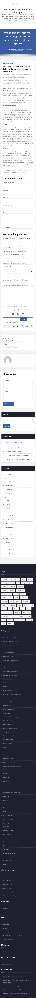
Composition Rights (8, 702)
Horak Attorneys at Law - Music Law (11, 80)
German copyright (16, 83)
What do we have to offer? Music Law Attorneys (17, 459)
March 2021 (8, 531)
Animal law (6, 877)
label (19, 605)
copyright (20, 586)
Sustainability (6, 849)
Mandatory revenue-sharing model (12, 792)
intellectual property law (9, 770)
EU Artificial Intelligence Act (10, 728)
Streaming (5, 842)
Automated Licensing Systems (10, 671)
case (18, 583)
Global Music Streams (8, 758)
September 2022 (10, 489)
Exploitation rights (7, 597)
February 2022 (9, 516)
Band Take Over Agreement (18, 77)
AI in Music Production (9, 652)
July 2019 (8, 553)
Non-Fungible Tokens (8, 815)
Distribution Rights (8, 720)
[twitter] (8, 326)
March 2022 (8, 512)
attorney (30, 579)
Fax (4, 220)
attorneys (5, 583)
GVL (4, 762)
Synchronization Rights (9, 853)
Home (18, 47)
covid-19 (16, 594)
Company (5, 190)
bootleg (5, 686)
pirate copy (6, 823)
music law (17, 612)
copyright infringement (8, 79)
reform (9, 85)
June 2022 (8, 500)
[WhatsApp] (27, 326)
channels (14, 82)
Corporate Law (7, 888)
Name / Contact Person (9, 182)
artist (23, 579)
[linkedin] (13, 326)
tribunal (10, 620)
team (4, 620)
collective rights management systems (12, 694)
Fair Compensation (8, 743)
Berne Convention (7, 679)
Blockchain (6, 683)
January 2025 (9, 478)
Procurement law (7, 964)
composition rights (27, 583)
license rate (6, 777)
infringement (12, 605)
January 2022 (9, 519)
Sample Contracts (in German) (10, 892)
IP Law (5, 928)
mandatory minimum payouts (10, 789)
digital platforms (7, 83)
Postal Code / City (7, 205)
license (16, 609)
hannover (17, 601)
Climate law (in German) (9, 880)
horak (4, 605)
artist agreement (24, 76)
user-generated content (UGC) (10, 857)
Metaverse (6, 796)
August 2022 (9, 493)
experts (23, 594)
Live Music (6, 781)
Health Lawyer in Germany (10, 912)
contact (4, 586)
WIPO (4, 864)
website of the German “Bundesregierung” (13, 170)
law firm (31, 605)
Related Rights (6, 826)
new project (5, 616)
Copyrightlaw (29, 82)
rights (21, 616)
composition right (7, 698)
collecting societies (8, 690)
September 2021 (10, 527)
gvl (11, 601)
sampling (28, 616)
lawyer (4, 609)
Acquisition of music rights (24, 74)
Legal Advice (6, 773)
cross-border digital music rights (11, 717)
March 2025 (8, 474)
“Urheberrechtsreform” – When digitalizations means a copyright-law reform (18, 50)
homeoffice (25, 601)
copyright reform (21, 82)
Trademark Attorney (8, 939)
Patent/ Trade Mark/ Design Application (13, 935)
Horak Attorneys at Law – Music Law (12, 766)
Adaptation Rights (7, 645)
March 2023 (8, 481)
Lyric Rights (6, 785)
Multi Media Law (7, 952)
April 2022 (8, 508)
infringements (25, 83)
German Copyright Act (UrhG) (10, 751)
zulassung (10, 623)
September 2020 (10, 546)
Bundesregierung (7, 82)
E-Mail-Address (6, 227)
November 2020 (9, 538)
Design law (6, 924)
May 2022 (8, 504)
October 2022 (9, 485)
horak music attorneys (9, 74)
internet (5, 85)
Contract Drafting (7, 705)
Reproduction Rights (8, 830)
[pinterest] (22, 326)
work (4, 623)
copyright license (7, 594)
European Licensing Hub (9, 736)
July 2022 (8, 497)
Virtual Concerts (7, 860)
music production (7, 804)
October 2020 (9, 542)
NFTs (4, 811)
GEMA (16, 597)
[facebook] (4, 326)
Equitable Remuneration (9, 724)
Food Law (5, 908)
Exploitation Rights (8, 739)
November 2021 (9, 523)
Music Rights (6, 807)
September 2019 (10, 550)
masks (22, 609)
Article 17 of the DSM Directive (10, 660)
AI (3, 649)
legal (10, 609)
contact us (12, 586)
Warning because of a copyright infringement (17, 455)
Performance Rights (8, 819)
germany (5, 601)
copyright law (18, 79)
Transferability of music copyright (14, 451)
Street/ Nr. (5, 197)
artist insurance (7, 77)
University (29, 620)
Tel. (4, 212)
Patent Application (8, 932)
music (28, 609)
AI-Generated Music (8, 656)
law (24, 605)
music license (26, 612)
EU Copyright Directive (9, 732)
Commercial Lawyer (8, 884)
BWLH (12, 583)
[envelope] (18, 326)
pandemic (14, 616)
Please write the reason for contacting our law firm (16, 238)
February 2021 (9, 534)
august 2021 (27, 80)
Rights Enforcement (8, 834)
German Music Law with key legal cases (15, 442)
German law (24, 597)
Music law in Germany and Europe (18, 11)
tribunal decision (19, 620)
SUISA (4, 845)
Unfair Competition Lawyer (10, 896)
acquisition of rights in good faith (11, 76)
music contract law (7, 612)
